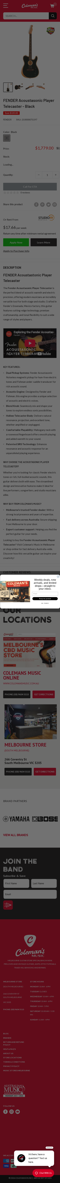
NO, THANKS (45, 603)
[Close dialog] (58, 576)
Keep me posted (45, 598)
